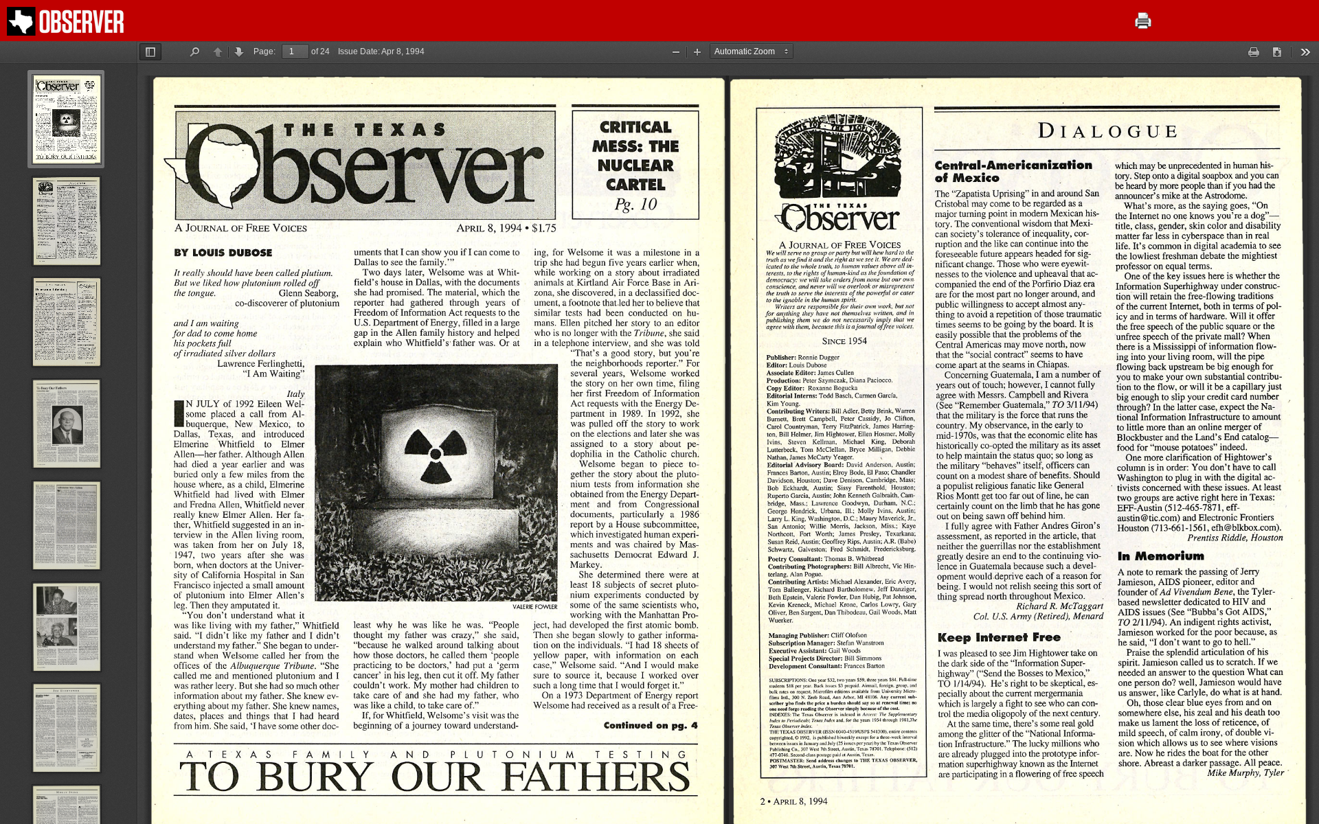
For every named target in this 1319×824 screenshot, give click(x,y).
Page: (264, 51)
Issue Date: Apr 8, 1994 (381, 51)
